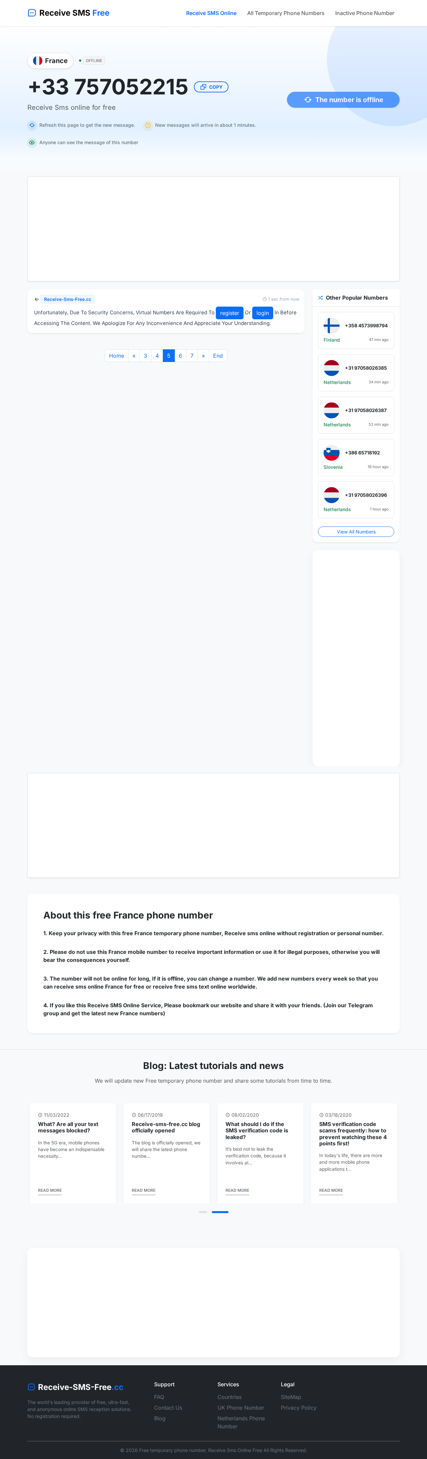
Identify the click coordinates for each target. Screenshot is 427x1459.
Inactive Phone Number (364, 13)
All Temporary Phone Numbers (286, 13)
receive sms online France (88, 986)
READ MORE (50, 1190)
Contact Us (168, 1407)
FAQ (159, 1397)
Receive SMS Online (211, 13)
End (218, 355)
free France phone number (153, 915)
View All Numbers (356, 531)
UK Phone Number (241, 1407)
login (263, 313)
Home (116, 355)
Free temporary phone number (172, 1450)
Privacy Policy (299, 1407)
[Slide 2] (220, 1212)
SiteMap (291, 1397)
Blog (159, 1418)
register (229, 313)
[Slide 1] (203, 1212)
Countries (230, 1397)
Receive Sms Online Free (235, 1450)
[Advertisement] (213, 229)
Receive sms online (250, 933)
